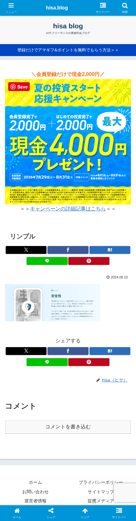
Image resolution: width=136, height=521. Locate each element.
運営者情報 (35, 500)
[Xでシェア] (26, 250)
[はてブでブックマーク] (110, 250)
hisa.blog (57, 7)
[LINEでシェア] (47, 261)
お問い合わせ (35, 491)
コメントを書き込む (68, 426)
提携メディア (101, 500)
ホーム (35, 482)
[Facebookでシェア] (67, 250)
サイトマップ (101, 491)
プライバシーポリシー (101, 482)
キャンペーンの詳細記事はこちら (68, 208)
